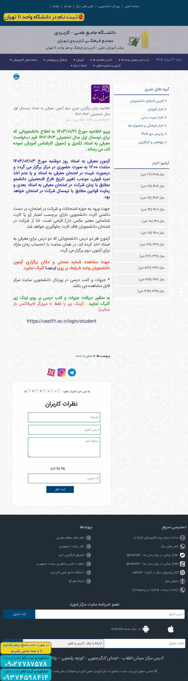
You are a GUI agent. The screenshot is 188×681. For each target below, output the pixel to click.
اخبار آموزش (156, 109)
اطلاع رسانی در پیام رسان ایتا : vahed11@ (152, 563)
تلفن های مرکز (85, 6)
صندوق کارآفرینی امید (71, 555)
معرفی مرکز (171, 581)
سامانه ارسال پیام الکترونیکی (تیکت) (156, 537)
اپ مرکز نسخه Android (126, 629)
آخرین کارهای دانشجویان (147, 101)
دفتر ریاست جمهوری (71, 546)
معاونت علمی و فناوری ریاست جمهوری (60, 563)
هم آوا (67, 6)
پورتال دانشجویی (109, 6)
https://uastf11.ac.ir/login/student (62, 321)
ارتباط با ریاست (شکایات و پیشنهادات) (155, 589)
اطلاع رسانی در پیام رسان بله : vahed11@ (152, 555)
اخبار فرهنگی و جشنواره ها (146, 126)
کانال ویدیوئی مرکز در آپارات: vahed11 (155, 572)
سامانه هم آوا (76, 581)
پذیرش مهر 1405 (152, 134)
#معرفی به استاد (85, 356)
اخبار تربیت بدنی (152, 117)
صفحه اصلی (131, 6)
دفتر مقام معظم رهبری (70, 537)
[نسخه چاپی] (16, 79)
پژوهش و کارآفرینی (151, 142)
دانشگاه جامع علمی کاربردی (67, 572)
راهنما (56, 6)
